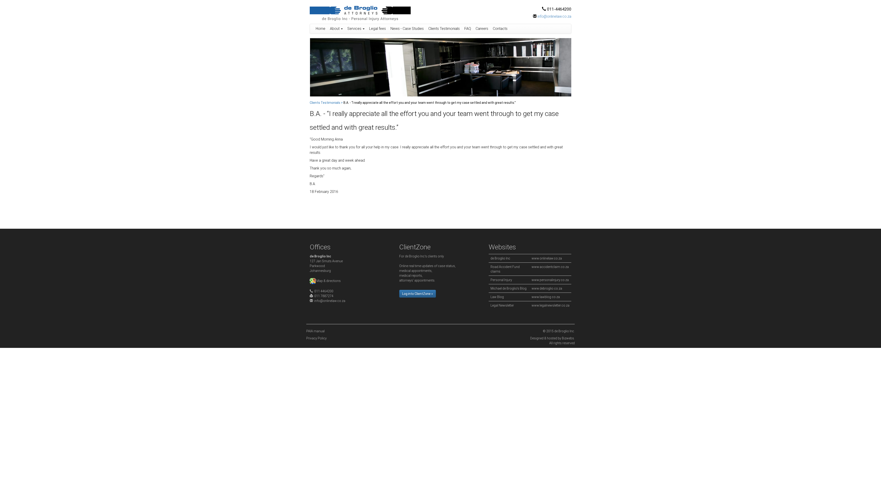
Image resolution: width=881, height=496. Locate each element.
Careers (482, 28)
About (335, 28)
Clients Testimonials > (326, 102)
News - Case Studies (407, 28)
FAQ (467, 28)
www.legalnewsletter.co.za (550, 305)
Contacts (500, 28)
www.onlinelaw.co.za (547, 258)
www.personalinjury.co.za (550, 280)
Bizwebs (568, 338)
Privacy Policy (316, 338)
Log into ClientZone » (417, 294)
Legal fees (377, 28)
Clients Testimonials (444, 28)
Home (320, 28)
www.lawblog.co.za (546, 297)
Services (354, 28)
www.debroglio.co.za (547, 288)
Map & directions (328, 281)
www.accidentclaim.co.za (550, 267)
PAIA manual (315, 331)
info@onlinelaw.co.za (554, 16)
